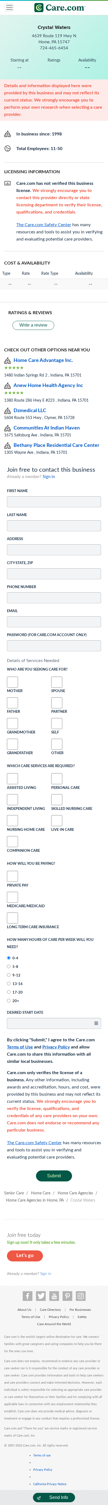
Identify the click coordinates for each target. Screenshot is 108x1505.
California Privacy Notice (49, 1484)
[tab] (54, 660)
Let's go (25, 1255)
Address (15, 539)
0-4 (15, 958)
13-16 (17, 984)
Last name (17, 515)
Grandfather (12, 753)
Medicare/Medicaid (12, 906)
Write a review (33, 325)
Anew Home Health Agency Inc (48, 385)
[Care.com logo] (57, 8)
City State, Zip (20, 563)
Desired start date (25, 1013)
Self (55, 732)
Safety (82, 1317)
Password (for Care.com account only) (47, 635)
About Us (24, 1309)
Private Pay (17, 885)
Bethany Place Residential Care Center (56, 445)
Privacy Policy (56, 1047)
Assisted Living (21, 788)
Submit (54, 1175)
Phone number (21, 587)
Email (12, 611)
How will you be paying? (31, 864)
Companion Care (23, 851)
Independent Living (26, 809)
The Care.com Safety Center (34, 1143)
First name (17, 491)
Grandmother (12, 732)
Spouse (56, 691)
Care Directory (50, 1309)
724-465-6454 (54, 48)
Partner (56, 712)
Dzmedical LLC (30, 410)
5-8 (15, 967)
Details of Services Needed (33, 660)
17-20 (17, 992)
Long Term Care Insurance (33, 927)
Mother (12, 691)
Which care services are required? (41, 766)
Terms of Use (20, 1047)
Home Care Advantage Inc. (43, 360)
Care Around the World (54, 1324)
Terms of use (42, 1455)
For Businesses (80, 1309)
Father (12, 712)
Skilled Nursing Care (71, 809)
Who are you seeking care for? (37, 669)
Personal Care (65, 788)
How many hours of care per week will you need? (50, 943)
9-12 (16, 975)
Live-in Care (62, 830)
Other (56, 753)
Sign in (49, 477)
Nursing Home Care (26, 830)
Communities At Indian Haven (47, 428)
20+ (15, 1001)
